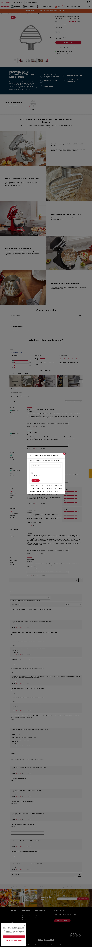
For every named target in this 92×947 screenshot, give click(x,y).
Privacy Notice (38, 475)
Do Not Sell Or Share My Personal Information (14, 941)
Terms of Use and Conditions (52, 473)
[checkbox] (32, 473)
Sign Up (35, 480)
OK (13, 937)
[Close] (24, 925)
